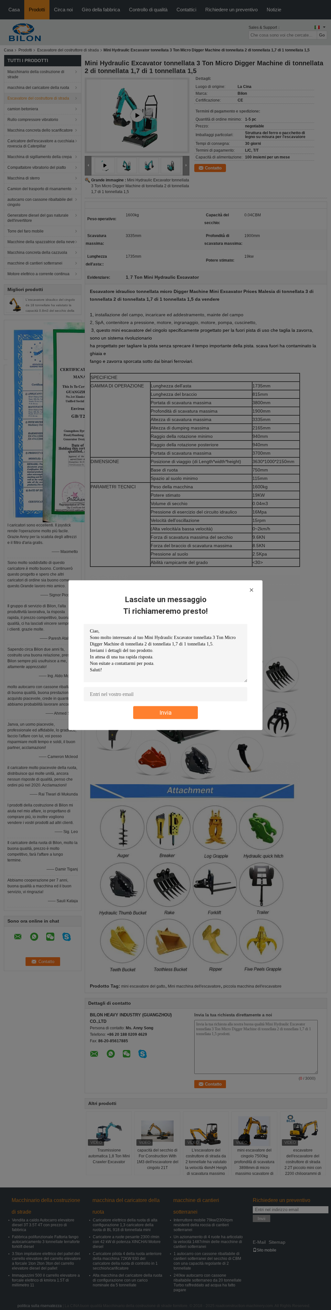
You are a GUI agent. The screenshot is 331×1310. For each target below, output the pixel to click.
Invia (165, 712)
